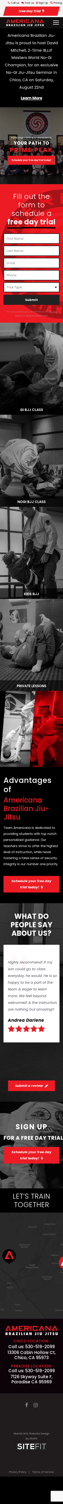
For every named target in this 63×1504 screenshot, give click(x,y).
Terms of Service (43, 1472)
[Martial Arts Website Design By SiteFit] (31, 1446)
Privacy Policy (17, 1472)
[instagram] (36, 1405)
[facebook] (26, 1405)
